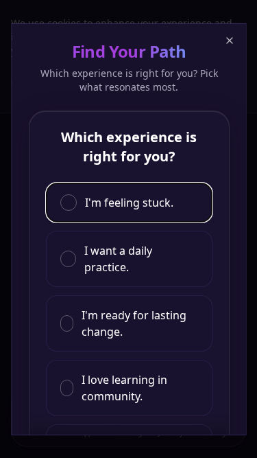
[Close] (228, 39)
